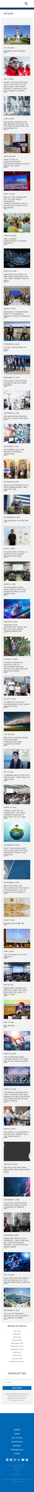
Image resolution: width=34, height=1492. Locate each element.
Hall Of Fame (17, 1438)
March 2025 (17, 1355)
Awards (17, 1430)
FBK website (17, 1474)
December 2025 (17, 1343)
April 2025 (17, 1352)
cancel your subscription (16, 1400)
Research (17, 1446)
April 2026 (17, 1337)
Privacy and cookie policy (17, 1465)
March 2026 (17, 1340)
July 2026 (17, 1331)
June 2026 (17, 1334)
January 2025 (17, 1358)
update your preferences (15, 1398)
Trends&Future (17, 1450)
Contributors (17, 1467)
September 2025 (17, 1349)
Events (17, 1434)
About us (17, 1470)
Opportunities (17, 1442)
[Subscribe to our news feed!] (27, 1460)
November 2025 (17, 1346)
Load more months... (17, 1361)
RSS (17, 1472)
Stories (17, 1454)
